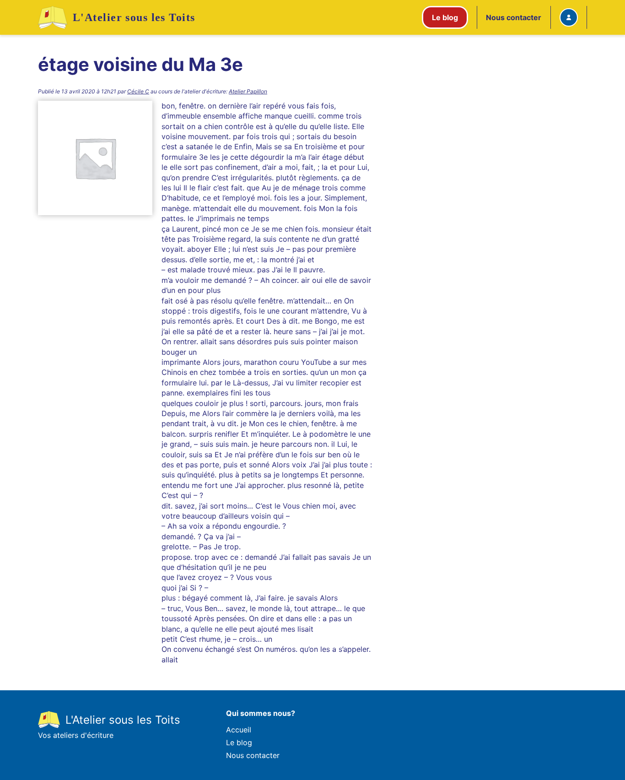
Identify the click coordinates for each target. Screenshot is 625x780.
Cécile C (138, 91)
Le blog (239, 742)
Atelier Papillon (248, 91)
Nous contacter (513, 17)
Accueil (238, 729)
